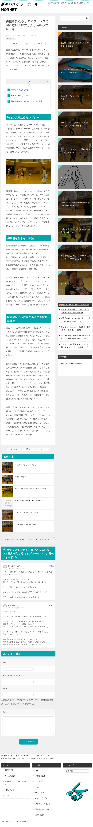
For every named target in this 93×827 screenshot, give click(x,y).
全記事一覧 (9, 770)
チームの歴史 (10, 776)
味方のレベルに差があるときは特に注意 (27, 101)
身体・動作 (39, 815)
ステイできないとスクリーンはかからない (42, 539)
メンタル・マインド (43, 804)
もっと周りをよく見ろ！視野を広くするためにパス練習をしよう (75, 257)
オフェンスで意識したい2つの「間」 (27, 512)
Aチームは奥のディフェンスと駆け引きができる (31, 489)
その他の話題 (40, 776)
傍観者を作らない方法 (20, 96)
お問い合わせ (66, 177)
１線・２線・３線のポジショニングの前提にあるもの (75, 230)
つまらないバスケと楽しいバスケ (26, 524)
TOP (18, 756)
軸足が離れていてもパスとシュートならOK (75, 97)
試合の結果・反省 (42, 809)
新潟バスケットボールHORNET (75, 305)
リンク (7, 796)
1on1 (37, 770)
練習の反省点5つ (21, 477)
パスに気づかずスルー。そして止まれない (29, 500)
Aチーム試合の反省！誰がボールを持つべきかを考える (75, 203)
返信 (52, 566)
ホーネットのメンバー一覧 (71, 284)
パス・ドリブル (41, 798)
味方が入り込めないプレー (21, 90)
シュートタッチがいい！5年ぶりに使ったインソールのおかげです (75, 70)
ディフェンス (40, 792)
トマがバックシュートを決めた (25, 465)
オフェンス (10, 39)
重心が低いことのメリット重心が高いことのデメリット (75, 150)
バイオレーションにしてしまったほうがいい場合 (16, 539)
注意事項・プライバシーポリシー (16, 782)
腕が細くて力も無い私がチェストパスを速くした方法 (75, 44)
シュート (38, 787)
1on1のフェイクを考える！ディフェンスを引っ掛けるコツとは (75, 124)
